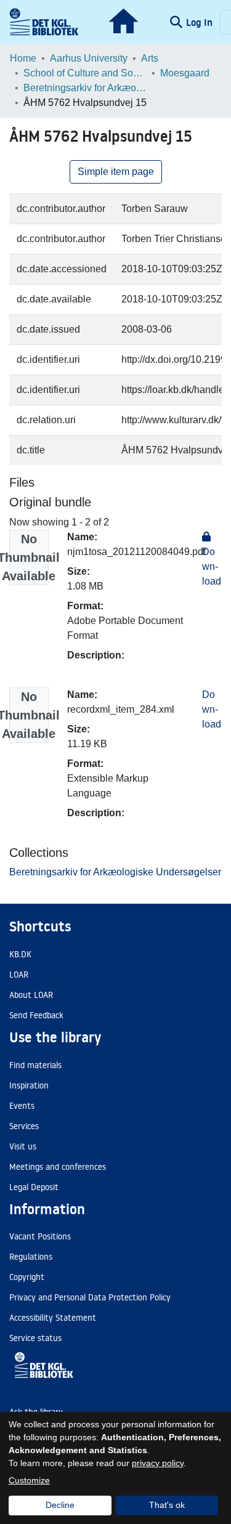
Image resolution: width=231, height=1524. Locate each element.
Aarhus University (89, 58)
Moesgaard (184, 73)
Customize (29, 1480)
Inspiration (29, 1085)
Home (23, 58)
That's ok (167, 1505)
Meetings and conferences (57, 1166)
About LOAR (31, 994)
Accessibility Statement (52, 1317)
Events (21, 1105)
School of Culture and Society (85, 73)
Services (24, 1126)
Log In (200, 22)
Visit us (22, 1146)
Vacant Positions (40, 1236)
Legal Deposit (34, 1187)
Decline (60, 1505)
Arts (149, 58)
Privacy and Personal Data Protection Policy (90, 1297)
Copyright (26, 1277)
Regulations (30, 1256)
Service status (35, 1338)
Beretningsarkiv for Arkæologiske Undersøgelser (85, 88)
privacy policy (158, 1463)
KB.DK (20, 954)
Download (211, 709)
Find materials (35, 1065)
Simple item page (116, 171)
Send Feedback (36, 1015)
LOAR (18, 974)
